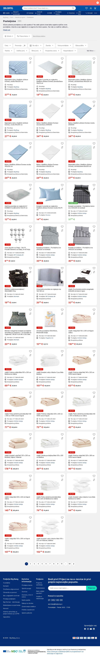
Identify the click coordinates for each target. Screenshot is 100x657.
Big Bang (16, 87)
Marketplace (40, 588)
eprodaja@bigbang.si (55, 604)
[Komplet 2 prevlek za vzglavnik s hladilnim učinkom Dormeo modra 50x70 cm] (50, 202)
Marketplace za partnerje (11, 605)
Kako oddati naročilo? (40, 592)
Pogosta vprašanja (39, 584)
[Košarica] (95, 8)
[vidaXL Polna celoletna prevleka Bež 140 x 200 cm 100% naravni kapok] (18, 410)
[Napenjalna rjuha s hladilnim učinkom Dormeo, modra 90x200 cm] (18, 119)
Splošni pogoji (26, 588)
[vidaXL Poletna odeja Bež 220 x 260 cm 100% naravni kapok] (82, 451)
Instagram (88, 629)
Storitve (24, 592)
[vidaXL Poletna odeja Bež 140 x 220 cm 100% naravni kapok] (82, 368)
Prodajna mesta (27, 585)
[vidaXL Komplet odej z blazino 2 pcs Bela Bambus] (50, 368)
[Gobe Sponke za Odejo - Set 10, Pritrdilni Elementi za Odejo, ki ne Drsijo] (18, 243)
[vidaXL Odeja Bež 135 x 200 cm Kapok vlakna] (18, 534)
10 (61, 564)
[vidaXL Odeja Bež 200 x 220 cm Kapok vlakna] (18, 493)
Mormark (16, 296)
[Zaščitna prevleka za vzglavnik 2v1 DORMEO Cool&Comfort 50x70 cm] (18, 202)
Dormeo (48, 215)
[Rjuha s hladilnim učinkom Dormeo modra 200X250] (82, 119)
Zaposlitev (6, 617)
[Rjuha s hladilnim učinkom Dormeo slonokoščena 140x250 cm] (50, 160)
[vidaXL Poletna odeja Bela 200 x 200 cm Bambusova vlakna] (18, 368)
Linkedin (94, 629)
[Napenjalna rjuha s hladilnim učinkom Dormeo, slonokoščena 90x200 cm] (82, 160)
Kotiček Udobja (82, 213)
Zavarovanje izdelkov (29, 606)
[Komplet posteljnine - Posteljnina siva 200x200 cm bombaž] (50, 243)
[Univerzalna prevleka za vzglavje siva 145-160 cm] (50, 285)
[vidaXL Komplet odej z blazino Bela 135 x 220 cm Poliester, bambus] (50, 534)
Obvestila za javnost (10, 592)
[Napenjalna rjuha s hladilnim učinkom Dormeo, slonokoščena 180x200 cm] (82, 76)
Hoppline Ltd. (49, 338)
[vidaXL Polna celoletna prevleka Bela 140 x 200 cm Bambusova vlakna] (82, 410)
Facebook (85, 629)
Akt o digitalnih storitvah (11, 596)
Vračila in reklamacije (40, 597)
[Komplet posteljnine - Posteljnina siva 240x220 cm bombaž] (82, 243)
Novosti (5, 608)
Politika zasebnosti (28, 610)
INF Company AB (18, 255)
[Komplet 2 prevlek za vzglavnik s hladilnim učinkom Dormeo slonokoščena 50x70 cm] (50, 76)
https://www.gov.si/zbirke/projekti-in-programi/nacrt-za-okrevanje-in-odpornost (65, 652)
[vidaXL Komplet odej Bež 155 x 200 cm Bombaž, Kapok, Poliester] (18, 451)
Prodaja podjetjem (9, 599)
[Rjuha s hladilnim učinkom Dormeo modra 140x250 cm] (18, 160)
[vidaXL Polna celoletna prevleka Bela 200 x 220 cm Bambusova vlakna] (50, 493)
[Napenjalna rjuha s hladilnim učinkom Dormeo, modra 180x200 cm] (18, 76)
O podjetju (6, 583)
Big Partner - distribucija (11, 602)
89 (70, 564)
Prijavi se (91, 588)
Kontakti (6, 586)
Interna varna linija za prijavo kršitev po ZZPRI (11, 613)
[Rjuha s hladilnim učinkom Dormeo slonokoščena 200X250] (50, 119)
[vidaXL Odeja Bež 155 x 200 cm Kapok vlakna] (82, 327)
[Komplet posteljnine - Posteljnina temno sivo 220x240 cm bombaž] (82, 202)
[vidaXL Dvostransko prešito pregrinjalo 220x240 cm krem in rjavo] (82, 285)
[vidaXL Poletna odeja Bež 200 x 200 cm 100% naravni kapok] (50, 410)
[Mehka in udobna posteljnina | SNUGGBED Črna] (18, 285)
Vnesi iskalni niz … (36, 8)
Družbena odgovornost (11, 589)
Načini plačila (26, 600)
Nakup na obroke (27, 603)
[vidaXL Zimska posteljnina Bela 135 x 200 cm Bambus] (50, 451)
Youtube (91, 629)
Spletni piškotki (27, 613)
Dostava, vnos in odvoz (27, 596)
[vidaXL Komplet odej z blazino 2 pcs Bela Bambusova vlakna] (82, 493)
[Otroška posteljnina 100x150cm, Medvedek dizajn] (50, 327)
